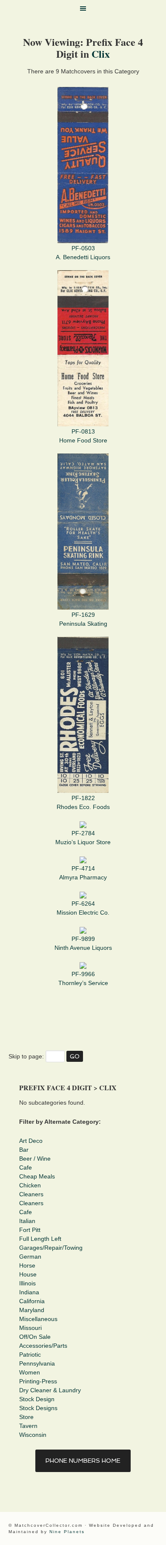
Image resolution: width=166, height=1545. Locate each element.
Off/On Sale (35, 1336)
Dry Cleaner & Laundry (50, 1390)
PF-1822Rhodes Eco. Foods (83, 802)
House (28, 1274)
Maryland (31, 1310)
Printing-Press (38, 1381)
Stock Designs (38, 1408)
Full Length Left (40, 1238)
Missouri (30, 1327)
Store (26, 1416)
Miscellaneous (38, 1318)
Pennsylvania (37, 1363)
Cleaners (31, 1194)
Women (29, 1372)
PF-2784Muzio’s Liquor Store (83, 837)
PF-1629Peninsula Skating (83, 619)
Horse (27, 1265)
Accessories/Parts (43, 1345)
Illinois (27, 1283)
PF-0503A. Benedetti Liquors (83, 252)
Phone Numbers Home (83, 1460)
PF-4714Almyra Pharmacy (83, 873)
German (30, 1256)
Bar (24, 1149)
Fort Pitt (29, 1229)
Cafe (25, 1167)
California (32, 1301)
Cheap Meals (37, 1176)
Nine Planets (67, 1531)
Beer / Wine (35, 1158)
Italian (27, 1221)
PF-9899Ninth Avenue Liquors (83, 943)
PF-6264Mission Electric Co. (83, 908)
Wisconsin (32, 1434)
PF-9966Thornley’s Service (83, 978)
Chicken (30, 1185)
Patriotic (30, 1354)
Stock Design (36, 1399)
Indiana (29, 1292)
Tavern (28, 1425)
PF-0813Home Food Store (83, 436)
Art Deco (31, 1140)
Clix (101, 53)
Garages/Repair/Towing (51, 1247)
